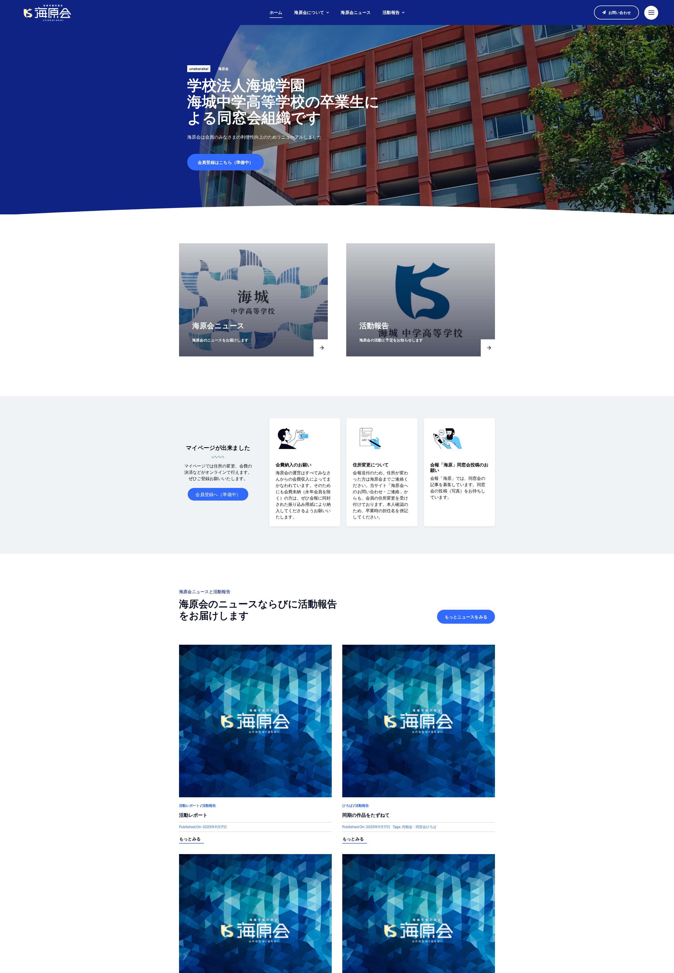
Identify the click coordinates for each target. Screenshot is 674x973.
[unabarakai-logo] (47, 4)
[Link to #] (651, 13)
